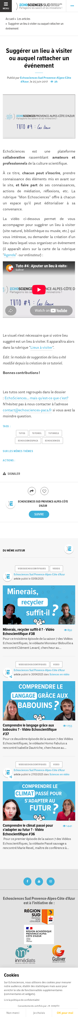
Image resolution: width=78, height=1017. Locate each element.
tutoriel (37, 433)
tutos (22, 433)
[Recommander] (44, 491)
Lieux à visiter (41, 347)
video (56, 664)
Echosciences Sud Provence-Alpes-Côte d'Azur (45, 79)
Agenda (9, 255)
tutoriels (53, 433)
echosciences (52, 440)
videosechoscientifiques (32, 568)
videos (56, 568)
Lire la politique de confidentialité (21, 1000)
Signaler (13, 474)
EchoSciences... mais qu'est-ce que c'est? (36, 398)
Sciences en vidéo (59, 674)
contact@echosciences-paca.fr (27, 410)
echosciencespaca (28, 440)
